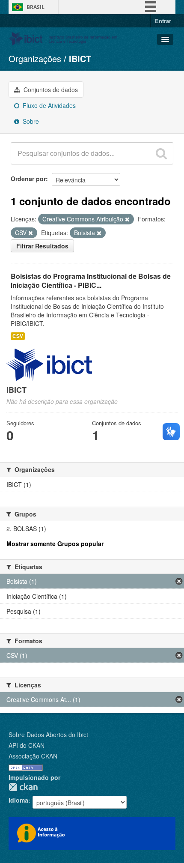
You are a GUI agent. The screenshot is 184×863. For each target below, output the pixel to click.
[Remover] (127, 219)
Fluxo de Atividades (48, 105)
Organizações (35, 58)
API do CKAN (27, 745)
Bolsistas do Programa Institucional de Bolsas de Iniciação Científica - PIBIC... (91, 280)
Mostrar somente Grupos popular (55, 543)
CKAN (23, 786)
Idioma (18, 800)
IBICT (80, 58)
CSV (17, 336)
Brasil (36, 7)
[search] (161, 153)
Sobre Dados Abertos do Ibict (48, 734)
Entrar (163, 21)
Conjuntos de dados (50, 89)
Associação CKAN (33, 756)
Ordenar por (28, 178)
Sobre (30, 121)
